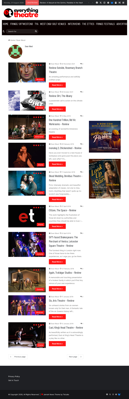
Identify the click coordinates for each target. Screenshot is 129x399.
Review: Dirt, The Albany (60, 96)
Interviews (74, 24)
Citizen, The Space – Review (62, 210)
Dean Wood (29, 46)
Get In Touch (13, 380)
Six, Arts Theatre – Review (61, 300)
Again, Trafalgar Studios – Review (65, 272)
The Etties (88, 24)
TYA (36, 24)
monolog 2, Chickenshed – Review (65, 148)
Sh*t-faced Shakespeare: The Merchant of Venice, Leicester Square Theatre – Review (63, 241)
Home (5, 24)
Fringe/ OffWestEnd (21, 24)
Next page (73, 357)
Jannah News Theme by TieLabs (56, 394)
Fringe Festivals (105, 24)
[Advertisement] (105, 77)
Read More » (57, 85)
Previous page (20, 357)
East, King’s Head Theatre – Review (66, 327)
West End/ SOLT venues (53, 24)
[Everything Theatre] (21, 13)
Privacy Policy (14, 376)
